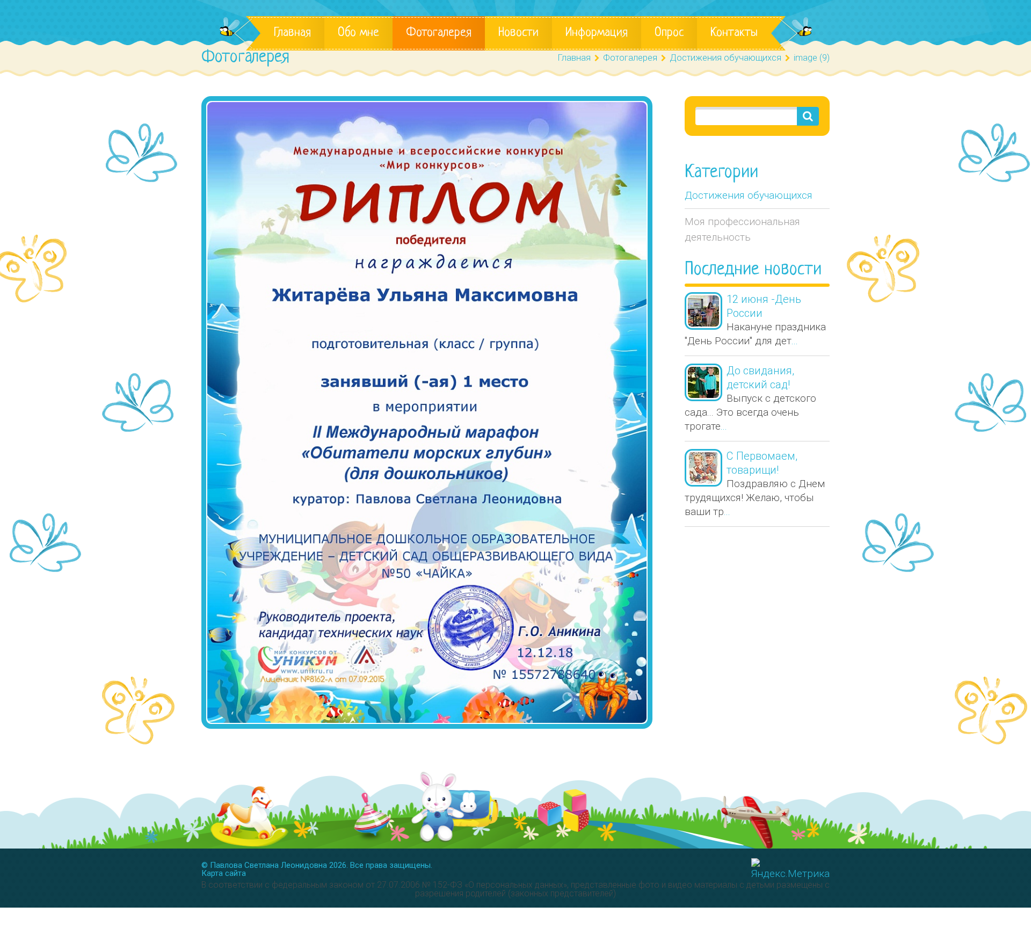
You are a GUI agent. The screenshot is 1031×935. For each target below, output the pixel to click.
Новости (518, 33)
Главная (292, 33)
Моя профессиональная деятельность (742, 229)
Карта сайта (223, 873)
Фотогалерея (438, 33)
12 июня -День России (764, 306)
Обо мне (358, 33)
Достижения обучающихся (748, 195)
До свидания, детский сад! (760, 377)
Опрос (669, 33)
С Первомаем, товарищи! (762, 463)
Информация (596, 33)
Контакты (734, 33)
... (795, 341)
